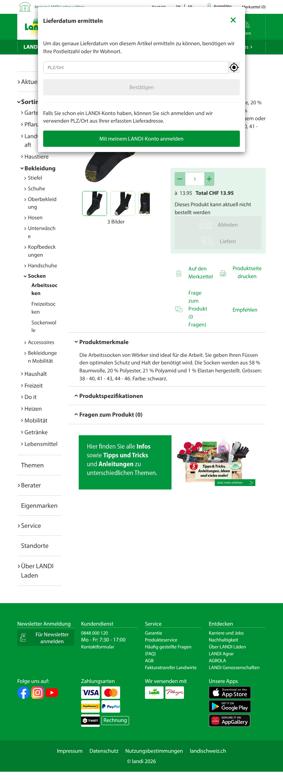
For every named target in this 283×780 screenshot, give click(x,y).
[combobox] (135, 67)
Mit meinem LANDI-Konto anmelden (141, 138)
